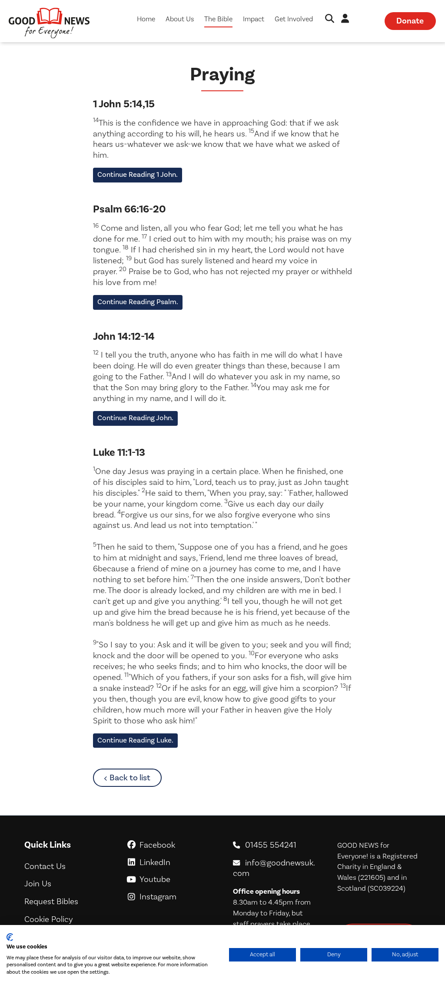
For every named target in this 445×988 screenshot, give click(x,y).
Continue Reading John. (135, 418)
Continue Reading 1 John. (137, 174)
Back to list (136, 777)
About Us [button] (180, 19)
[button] (329, 19)
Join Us (37, 884)
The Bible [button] (218, 19)
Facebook (175, 845)
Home (146, 19)
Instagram (175, 897)
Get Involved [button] (294, 19)
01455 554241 (270, 845)
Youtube (176, 879)
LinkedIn (175, 862)
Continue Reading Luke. (135, 740)
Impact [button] (253, 19)
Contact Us (45, 866)
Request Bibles (51, 901)
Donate (410, 21)
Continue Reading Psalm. (137, 302)
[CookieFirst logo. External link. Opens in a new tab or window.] (10, 937)
